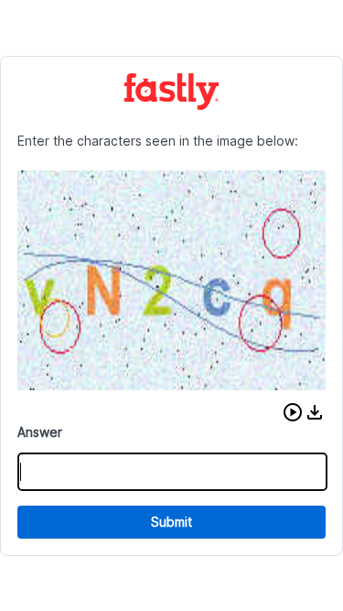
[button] (293, 412)
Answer (39, 432)
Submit (171, 521)
